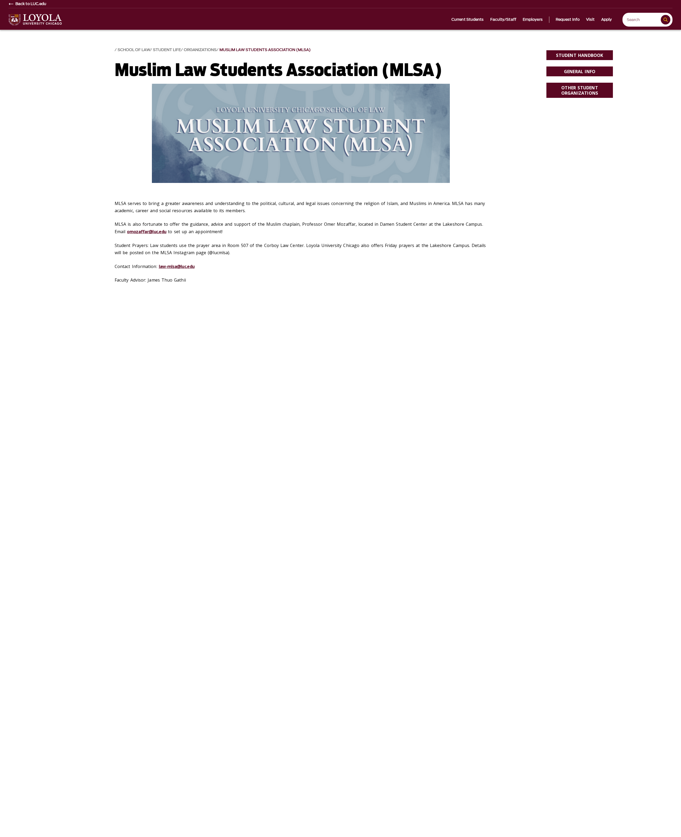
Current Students (467, 20)
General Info (579, 71)
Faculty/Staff (503, 20)
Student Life (167, 50)
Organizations (200, 50)
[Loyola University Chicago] (35, 20)
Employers (533, 20)
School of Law (134, 50)
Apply (606, 20)
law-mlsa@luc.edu (176, 266)
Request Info (568, 20)
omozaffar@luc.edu (146, 232)
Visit (590, 20)
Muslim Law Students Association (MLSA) (265, 50)
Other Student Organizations (579, 90)
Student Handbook (579, 55)
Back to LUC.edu (31, 4)
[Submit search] (665, 19)
